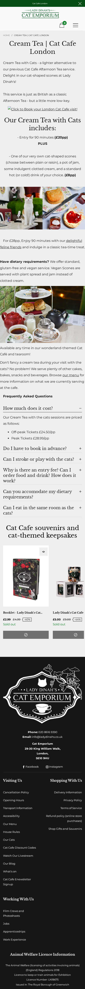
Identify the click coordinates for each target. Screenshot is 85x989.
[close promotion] (80, 3)
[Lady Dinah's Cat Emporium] (42, 15)
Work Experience (14, 939)
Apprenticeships (14, 931)
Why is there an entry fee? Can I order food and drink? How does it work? (39, 475)
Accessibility (11, 816)
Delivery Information (68, 792)
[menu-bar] (75, 25)
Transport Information (17, 808)
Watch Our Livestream (18, 855)
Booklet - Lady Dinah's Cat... (22, 612)
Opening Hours (13, 800)
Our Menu (10, 824)
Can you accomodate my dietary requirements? (37, 494)
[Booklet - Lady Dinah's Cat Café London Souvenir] (26, 576)
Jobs (6, 923)
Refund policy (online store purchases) (64, 818)
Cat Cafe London (39, 3)
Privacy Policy (73, 800)
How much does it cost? (28, 408)
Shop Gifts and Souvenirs (65, 828)
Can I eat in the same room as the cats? (38, 510)
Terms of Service (71, 808)
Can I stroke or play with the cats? (38, 459)
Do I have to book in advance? (35, 448)
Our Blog (9, 863)
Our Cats (9, 839)
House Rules (11, 831)
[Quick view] (43, 552)
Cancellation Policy (16, 792)
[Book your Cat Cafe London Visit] (42, 109)
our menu (71, 375)
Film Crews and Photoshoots (13, 913)
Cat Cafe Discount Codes (19, 847)
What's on (10, 871)
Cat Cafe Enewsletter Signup (17, 882)
